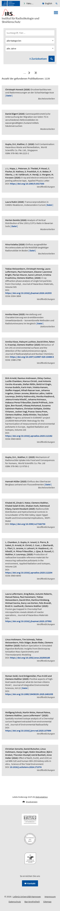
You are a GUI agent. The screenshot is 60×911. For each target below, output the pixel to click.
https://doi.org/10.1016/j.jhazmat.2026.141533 (28, 293)
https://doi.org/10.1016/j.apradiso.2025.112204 (28, 572)
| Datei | (9, 95)
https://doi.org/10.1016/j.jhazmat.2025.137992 (28, 621)
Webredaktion (42, 797)
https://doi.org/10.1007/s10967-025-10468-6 (32, 356)
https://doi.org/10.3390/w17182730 (27, 523)
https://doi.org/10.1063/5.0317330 (27, 183)
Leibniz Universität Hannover (27, 896)
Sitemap (47, 901)
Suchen (51, 59)
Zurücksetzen (39, 58)
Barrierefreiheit (32, 901)
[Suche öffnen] (57, 3)
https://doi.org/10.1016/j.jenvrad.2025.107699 (28, 730)
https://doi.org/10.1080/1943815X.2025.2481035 (29, 694)
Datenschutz (15, 901)
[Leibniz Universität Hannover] (11, 3)
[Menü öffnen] (56, 13)
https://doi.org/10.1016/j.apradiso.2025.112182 (28, 435)
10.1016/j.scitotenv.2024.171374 (26, 767)
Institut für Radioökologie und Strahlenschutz (20, 20)
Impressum (50, 896)
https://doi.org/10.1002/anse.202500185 (30, 657)
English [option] (48, 3)
